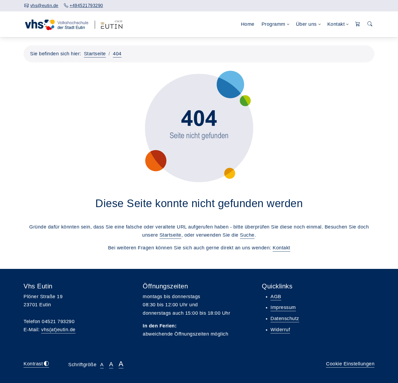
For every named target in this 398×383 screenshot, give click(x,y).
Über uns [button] (306, 24)
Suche (247, 235)
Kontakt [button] (336, 24)
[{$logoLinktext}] (56, 24)
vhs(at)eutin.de (58, 329)
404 (117, 53)
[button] (358, 24)
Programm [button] (273, 24)
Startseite (95, 53)
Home (248, 24)
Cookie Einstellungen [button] (350, 363)
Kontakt (281, 247)
